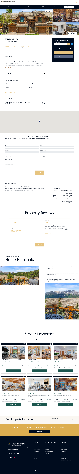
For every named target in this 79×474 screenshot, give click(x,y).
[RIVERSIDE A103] (13, 384)
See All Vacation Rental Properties (39, 411)
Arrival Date (8, 150)
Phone (41, 145)
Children (41, 154)
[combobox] (16, 6)
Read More (8, 67)
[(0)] (76, 1)
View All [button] (39, 244)
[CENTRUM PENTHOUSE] (39, 352)
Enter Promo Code (59, 42)
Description (8, 56)
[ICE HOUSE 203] (65, 352)
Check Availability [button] (63, 52)
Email (6, 145)
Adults (6, 154)
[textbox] (16, 6)
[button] (3, 352)
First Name (7, 141)
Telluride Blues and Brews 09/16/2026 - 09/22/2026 (18, 103)
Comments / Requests (9, 164)
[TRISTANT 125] (65, 384)
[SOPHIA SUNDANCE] (39, 384)
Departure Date (43, 150)
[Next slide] (41, 241)
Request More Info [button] (63, 56)
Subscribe (39, 431)
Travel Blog (52, 2)
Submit (39, 172)
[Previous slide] (38, 241)
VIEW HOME (13, 370)
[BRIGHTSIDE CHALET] (13, 352)
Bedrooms (8, 73)
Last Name (42, 141)
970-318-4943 (8, 4)
